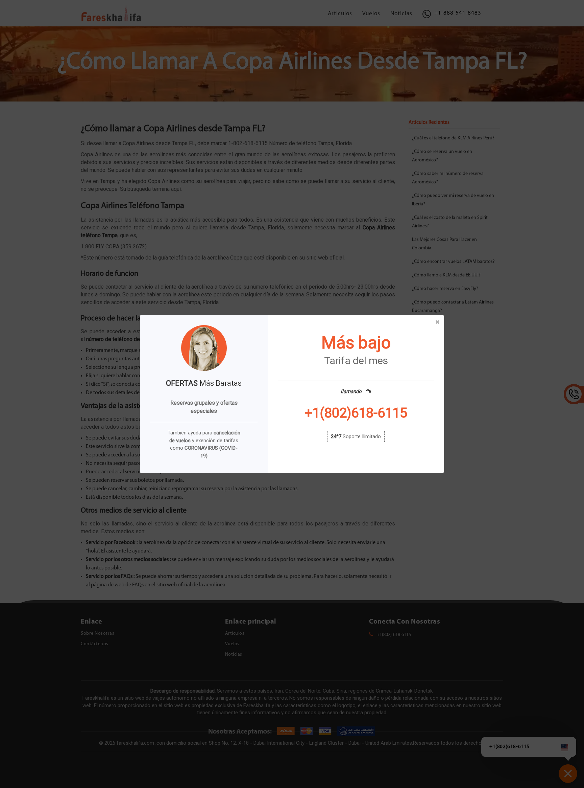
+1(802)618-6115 (356, 413)
